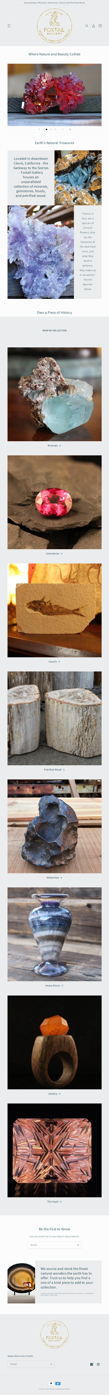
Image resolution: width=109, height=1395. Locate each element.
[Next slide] (62, 129)
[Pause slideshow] (70, 129)
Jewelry (52, 1093)
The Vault (52, 1201)
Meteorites (53, 877)
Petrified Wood (53, 769)
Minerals (53, 445)
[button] (9, 26)
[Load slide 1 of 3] (46, 129)
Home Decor (52, 985)
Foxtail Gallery (50, 1389)
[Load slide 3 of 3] (55, 129)
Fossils (53, 661)
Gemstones (52, 553)
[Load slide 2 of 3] (51, 129)
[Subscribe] (78, 1245)
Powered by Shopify (63, 1389)
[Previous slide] (39, 129)
